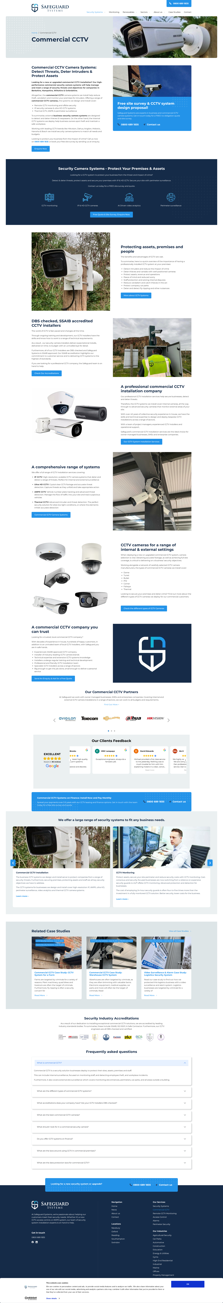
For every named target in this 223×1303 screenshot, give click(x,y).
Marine (156, 1268)
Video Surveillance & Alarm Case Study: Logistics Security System (165, 973)
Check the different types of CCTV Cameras (144, 608)
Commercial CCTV (161, 1210)
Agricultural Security (162, 1235)
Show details (51, 1298)
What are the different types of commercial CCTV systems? (64, 1091)
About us (158, 12)
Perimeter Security (161, 1224)
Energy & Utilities (161, 1253)
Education (157, 1250)
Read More (41, 995)
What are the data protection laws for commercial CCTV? (63, 1163)
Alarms (156, 1221)
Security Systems (95, 12)
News (114, 1210)
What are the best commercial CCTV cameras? (58, 1115)
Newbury (116, 1228)
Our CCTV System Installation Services (141, 442)
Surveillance (179, 941)
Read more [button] (89, 770)
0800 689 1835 (181, 3)
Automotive (158, 1242)
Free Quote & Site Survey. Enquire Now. (111, 214)
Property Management (163, 1275)
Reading (115, 1235)
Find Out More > (111, 704)
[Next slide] (168, 720)
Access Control (160, 1217)
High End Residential (163, 1260)
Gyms (155, 1257)
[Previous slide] (54, 720)
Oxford (115, 1231)
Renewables (128, 12)
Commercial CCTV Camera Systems (51, 515)
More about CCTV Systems (136, 295)
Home (34, 33)
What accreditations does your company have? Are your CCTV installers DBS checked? (77, 1103)
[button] (108, 731)
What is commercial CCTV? (49, 1063)
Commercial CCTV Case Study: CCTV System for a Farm (54, 973)
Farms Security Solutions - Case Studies (50, 945)
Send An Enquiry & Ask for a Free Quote (53, 678)
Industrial (157, 1264)
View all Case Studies (179, 931)
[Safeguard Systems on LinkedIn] (37, 1242)
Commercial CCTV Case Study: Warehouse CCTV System (105, 973)
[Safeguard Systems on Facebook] (33, 1242)
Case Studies (174, 12)
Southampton (118, 1239)
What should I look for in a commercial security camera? (63, 1127)
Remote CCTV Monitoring (165, 1213)
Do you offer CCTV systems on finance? (55, 1139)
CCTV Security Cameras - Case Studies (49, 941)
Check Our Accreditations (46, 373)
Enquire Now (40, 149)
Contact (187, 12)
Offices (156, 1271)
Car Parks (157, 1239)
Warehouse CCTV (126, 941)
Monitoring (114, 12)
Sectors (144, 12)
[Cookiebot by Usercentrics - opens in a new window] (31, 1298)
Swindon (116, 1242)
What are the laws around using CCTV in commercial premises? (66, 1151)
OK (188, 1284)
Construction (159, 1246)
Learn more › (22, 896)
